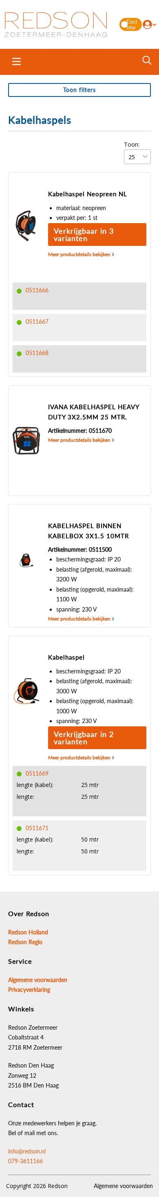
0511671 (37, 827)
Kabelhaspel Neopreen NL (87, 193)
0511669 (37, 773)
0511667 (37, 321)
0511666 (37, 290)
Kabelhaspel (66, 657)
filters (79, 89)
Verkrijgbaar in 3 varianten (84, 234)
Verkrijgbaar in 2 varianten (84, 738)
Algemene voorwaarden (123, 1185)
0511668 (37, 352)
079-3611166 (25, 1161)
